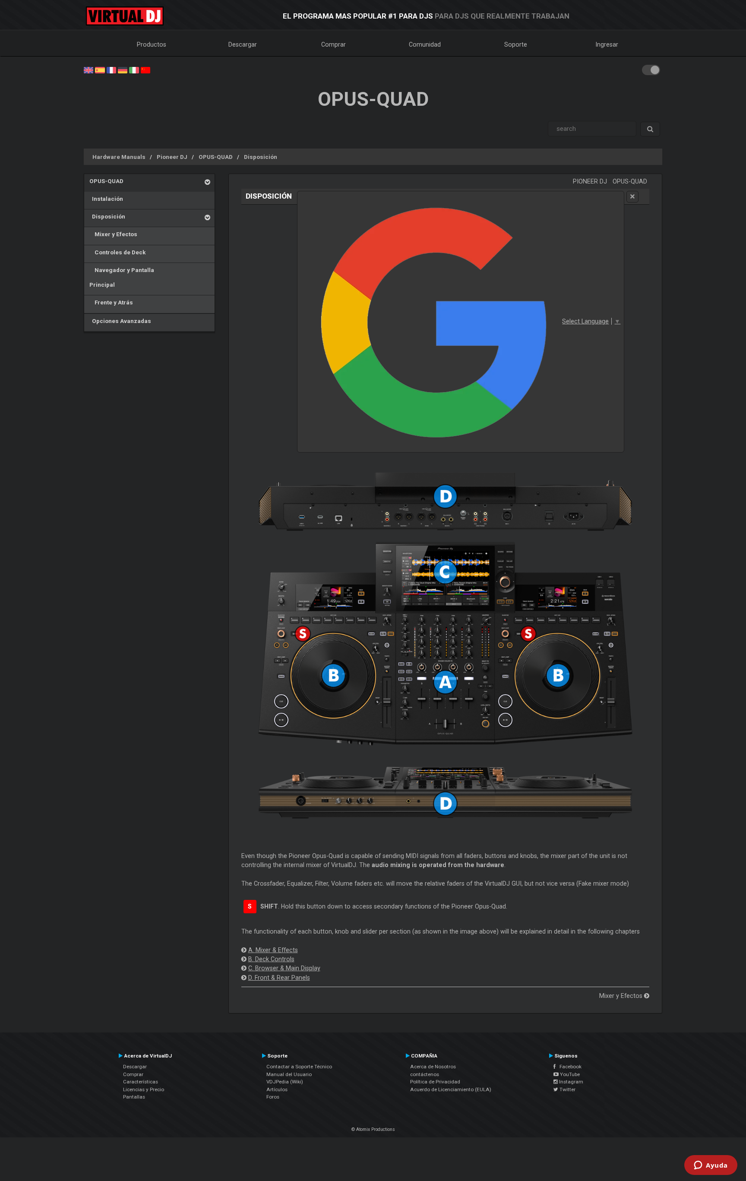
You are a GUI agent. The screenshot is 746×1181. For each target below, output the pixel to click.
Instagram (570, 1082)
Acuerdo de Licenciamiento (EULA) (450, 1089)
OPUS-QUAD (216, 156)
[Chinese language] (145, 69)
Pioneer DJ (172, 156)
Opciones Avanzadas (120, 320)
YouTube (569, 1074)
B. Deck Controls (271, 959)
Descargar (242, 44)
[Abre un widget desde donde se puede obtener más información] (710, 1166)
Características (140, 1082)
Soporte (515, 44)
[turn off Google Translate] (632, 197)
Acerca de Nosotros (433, 1067)
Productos (151, 44)
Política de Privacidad (435, 1082)
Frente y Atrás (111, 302)
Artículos (277, 1089)
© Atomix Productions (373, 1129)
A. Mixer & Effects (273, 950)
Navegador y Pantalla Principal (121, 277)
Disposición (260, 156)
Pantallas (134, 1097)
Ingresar (607, 44)
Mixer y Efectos (113, 234)
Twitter (566, 1089)
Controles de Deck (117, 252)
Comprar (333, 44)
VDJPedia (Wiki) (284, 1082)
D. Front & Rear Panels (279, 977)
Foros (272, 1097)
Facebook (569, 1067)
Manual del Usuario (289, 1074)
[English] (88, 69)
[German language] (122, 69)
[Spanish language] (99, 69)
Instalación (106, 198)
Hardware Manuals (118, 156)
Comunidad (425, 44)
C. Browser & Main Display (284, 968)
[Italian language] (134, 69)
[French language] (111, 69)
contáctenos (424, 1074)
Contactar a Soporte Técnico (299, 1067)
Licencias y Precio (143, 1089)
